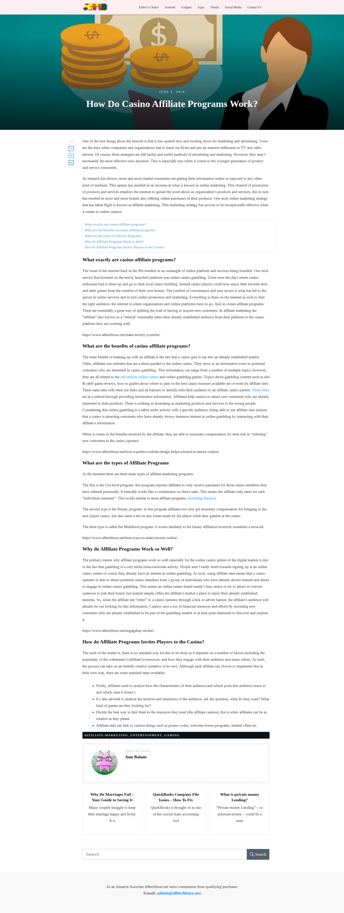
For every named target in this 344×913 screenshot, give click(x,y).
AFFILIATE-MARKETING (106, 735)
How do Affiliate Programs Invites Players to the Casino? (125, 247)
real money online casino (139, 377)
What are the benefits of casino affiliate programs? (120, 230)
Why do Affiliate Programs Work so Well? (114, 242)
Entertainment (146, 735)
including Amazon (202, 498)
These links (260, 390)
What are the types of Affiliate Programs (113, 236)
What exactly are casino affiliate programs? (115, 224)
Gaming (172, 735)
